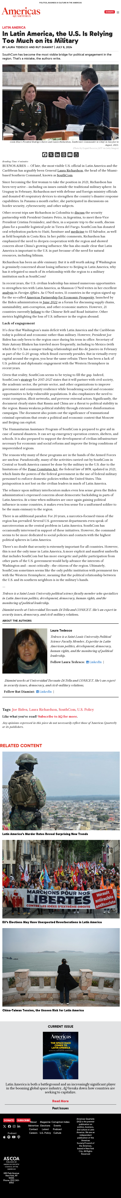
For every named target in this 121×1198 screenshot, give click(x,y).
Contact (33, 1129)
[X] (51, 155)
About (33, 1122)
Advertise (33, 1125)
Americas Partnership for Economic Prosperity (60, 297)
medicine (77, 231)
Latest (45, 1129)
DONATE (110, 12)
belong (36, 312)
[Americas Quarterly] (21, 12)
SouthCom (64, 175)
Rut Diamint (44, 47)
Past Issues (60, 1108)
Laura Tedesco (17, 47)
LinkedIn (95, 662)
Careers (33, 1133)
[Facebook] (45, 155)
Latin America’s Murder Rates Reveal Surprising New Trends (45, 834)
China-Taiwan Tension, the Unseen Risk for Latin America (43, 1010)
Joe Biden (19, 710)
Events (57, 1125)
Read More (60, 1101)
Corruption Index (60, 1122)
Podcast (12, 1133)
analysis (8, 293)
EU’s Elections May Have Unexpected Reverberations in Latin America (52, 922)
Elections (45, 1125)
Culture (57, 1133)
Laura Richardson (70, 170)
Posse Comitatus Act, (43, 469)
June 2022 (50, 302)
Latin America (14, 27)
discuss (80, 212)
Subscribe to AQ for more (57, 716)
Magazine (45, 1122)
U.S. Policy (85, 710)
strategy (26, 379)
